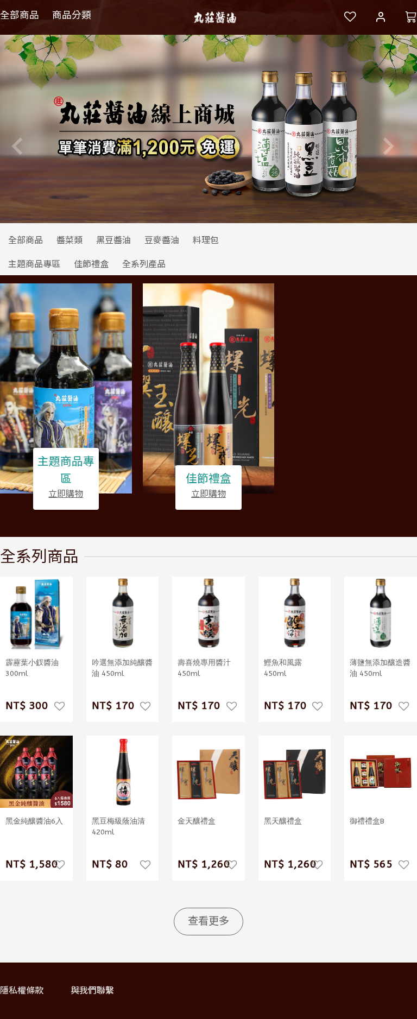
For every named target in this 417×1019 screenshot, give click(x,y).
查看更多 (208, 921)
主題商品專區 (65, 470)
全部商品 (19, 15)
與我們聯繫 (92, 990)
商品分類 (71, 15)
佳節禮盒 (208, 478)
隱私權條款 (21, 990)
